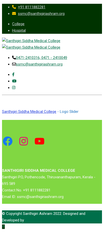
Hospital (19, 30)
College (18, 24)
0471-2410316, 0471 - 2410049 (41, 57)
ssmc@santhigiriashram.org (41, 13)
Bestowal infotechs (41, 220)
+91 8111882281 (31, 7)
